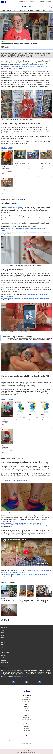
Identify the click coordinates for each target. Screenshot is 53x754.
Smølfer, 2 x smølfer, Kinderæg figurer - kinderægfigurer (45, 163)
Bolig (15, 10)
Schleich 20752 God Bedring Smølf (46, 416)
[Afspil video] (26, 26)
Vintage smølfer (5, 168)
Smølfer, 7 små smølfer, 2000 (33, 162)
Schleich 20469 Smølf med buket (33, 416)
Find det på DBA (7, 148)
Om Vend (3, 660)
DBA (21, 289)
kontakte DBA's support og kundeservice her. (16, 677)
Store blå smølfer (19, 162)
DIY (44, 10)
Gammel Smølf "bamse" (5, 448)
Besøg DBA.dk (4, 662)
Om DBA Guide (4, 658)
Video (50, 10)
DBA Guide (26, 6)
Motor (38, 10)
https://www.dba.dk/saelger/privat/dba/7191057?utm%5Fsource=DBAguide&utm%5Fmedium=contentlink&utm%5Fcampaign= (24, 65)
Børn (9, 10)
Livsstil (30, 10)
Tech (3, 10)
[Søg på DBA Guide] (50, 7)
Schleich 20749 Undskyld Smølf (20, 416)
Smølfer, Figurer (5, 189)
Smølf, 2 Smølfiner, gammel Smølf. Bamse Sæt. (7, 420)
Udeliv (22, 10)
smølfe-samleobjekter (15, 207)
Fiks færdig (4, 655)
